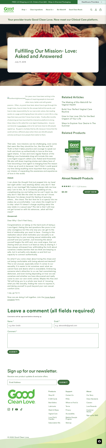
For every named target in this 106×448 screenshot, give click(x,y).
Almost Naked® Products (77, 178)
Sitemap (68, 423)
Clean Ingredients (36, 10)
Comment (12, 331)
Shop (23, 10)
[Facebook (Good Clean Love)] (12, 409)
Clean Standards (92, 399)
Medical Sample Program (71, 418)
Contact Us (69, 395)
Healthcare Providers (90, 2)
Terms (68, 406)
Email (57, 321)
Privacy (68, 410)
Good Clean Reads (75, 10)
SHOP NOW (91, 192)
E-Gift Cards (52, 399)
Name (10, 321)
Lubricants (52, 406)
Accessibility (70, 414)
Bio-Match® (61, 10)
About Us (49, 10)
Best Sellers (52, 403)
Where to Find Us (72, 403)
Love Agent (22, 126)
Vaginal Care (52, 414)
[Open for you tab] (99, 441)
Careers (89, 403)
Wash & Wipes (53, 410)
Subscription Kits (54, 423)
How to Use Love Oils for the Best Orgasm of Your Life (78, 117)
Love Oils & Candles (52, 418)
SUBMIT (64, 382)
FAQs (68, 399)
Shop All (51, 395)
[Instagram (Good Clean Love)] (8, 409)
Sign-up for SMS (92, 415)
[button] (91, 9)
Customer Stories (89, 411)
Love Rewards (91, 406)
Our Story (89, 395)
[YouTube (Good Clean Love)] (16, 409)
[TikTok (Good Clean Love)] (21, 409)
